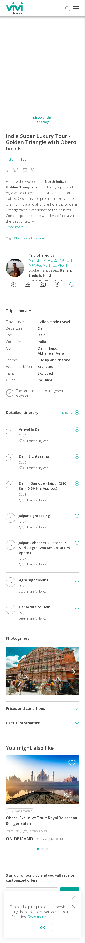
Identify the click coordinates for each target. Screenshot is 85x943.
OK (42, 927)
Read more (15, 227)
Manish (34, 260)
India (9, 159)
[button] (74, 671)
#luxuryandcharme (29, 238)
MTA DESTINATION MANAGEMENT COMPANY (50, 262)
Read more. (37, 916)
